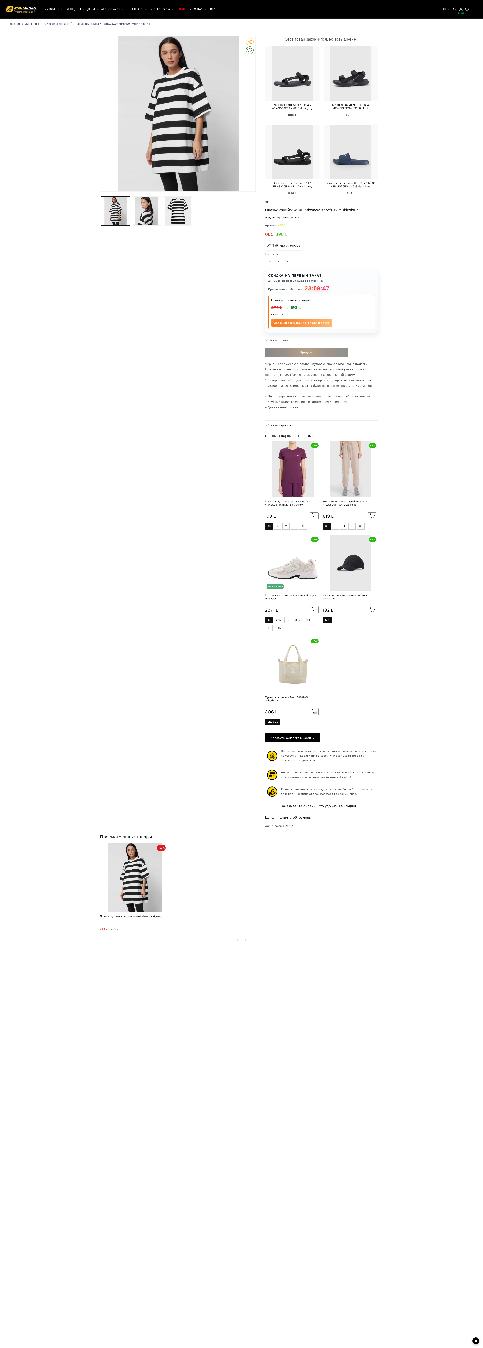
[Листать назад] (237, 940)
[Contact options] (475, 1340)
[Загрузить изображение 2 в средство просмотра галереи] (146, 211)
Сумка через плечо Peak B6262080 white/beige (287, 699)
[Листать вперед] (246, 940)
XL (302, 526)
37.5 (278, 620)
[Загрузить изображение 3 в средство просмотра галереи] (177, 211)
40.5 (278, 628)
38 (288, 620)
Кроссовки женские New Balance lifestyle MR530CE (290, 597)
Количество (272, 254)
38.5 (297, 620)
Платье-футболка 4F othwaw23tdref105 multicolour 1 (111, 24)
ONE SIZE (273, 722)
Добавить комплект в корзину (292, 738)
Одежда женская (56, 24)
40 (269, 628)
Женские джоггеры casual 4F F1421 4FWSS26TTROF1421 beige (345, 503)
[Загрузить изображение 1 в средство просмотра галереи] (115, 211)
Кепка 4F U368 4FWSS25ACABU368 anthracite (345, 597)
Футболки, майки (288, 217)
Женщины (32, 24)
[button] (53, 9)
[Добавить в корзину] (314, 515)
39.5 (308, 620)
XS (269, 526)
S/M (327, 620)
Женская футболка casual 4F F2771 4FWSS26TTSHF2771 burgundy (287, 503)
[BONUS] (461, 9)
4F (267, 202)
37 (269, 620)
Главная (14, 24)
